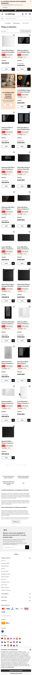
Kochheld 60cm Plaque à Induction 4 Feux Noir (23, 91)
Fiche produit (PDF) (20, 63)
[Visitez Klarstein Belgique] (5, 645)
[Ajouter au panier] (13, 69)
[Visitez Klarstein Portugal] (11, 645)
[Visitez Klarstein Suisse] (8, 639)
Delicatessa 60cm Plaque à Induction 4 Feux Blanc (23, 323)
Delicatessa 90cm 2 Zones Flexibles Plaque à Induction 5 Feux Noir (23, 51)
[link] (8, 41)
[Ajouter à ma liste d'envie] (14, 35)
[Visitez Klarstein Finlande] (2, 645)
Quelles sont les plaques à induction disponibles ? (23, 477)
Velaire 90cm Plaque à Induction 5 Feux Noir (23, 168)
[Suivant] (25, 465)
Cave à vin (3, 560)
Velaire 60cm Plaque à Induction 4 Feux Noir (23, 285)
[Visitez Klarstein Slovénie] (14, 645)
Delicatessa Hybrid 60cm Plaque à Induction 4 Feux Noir (23, 362)
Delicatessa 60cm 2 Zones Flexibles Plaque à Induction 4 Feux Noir (23, 128)
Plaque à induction (25, 23)
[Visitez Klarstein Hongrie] (8, 642)
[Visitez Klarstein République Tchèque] (5, 642)
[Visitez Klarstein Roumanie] (17, 642)
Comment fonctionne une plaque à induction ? (8, 477)
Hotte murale (4, 584)
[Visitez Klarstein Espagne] (17, 639)
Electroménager (8, 23)
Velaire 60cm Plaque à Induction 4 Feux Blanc (8, 51)
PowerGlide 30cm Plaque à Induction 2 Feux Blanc (23, 402)
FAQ (23, 483)
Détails (6, 69)
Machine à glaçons (5, 576)
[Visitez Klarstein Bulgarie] (20, 642)
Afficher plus (16, 521)
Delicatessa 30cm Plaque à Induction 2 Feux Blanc (7, 362)
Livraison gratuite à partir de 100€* (24, 10)
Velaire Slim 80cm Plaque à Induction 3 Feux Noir (7, 248)
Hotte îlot (3, 568)
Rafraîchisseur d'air (5, 582)
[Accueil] (3, 23)
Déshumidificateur (5, 566)
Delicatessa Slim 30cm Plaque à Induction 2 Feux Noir (8, 323)
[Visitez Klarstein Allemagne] (2, 639)
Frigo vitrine (3, 579)
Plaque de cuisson (16, 23)
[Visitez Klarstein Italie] (14, 639)
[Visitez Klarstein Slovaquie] (2, 642)
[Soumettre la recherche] (2, 18)
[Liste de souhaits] (26, 14)
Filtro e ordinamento (26, 31)
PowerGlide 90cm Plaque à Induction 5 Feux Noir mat (23, 248)
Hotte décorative (4, 571)
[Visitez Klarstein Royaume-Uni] (20, 639)
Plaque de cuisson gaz (5, 590)
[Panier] (30, 14)
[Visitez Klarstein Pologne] (11, 642)
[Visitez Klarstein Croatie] (14, 642)
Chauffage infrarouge (5, 574)
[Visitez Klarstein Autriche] (5, 639)
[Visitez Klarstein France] (11, 639)
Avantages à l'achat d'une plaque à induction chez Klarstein (8, 483)
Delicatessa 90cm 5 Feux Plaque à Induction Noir (7, 128)
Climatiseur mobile (5, 563)
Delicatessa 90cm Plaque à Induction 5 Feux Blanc (7, 402)
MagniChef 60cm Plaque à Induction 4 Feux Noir (7, 442)
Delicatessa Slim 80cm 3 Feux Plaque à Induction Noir (8, 208)
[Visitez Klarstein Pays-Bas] (8, 645)
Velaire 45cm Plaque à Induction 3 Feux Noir (8, 285)
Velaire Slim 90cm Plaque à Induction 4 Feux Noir (23, 208)
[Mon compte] (22, 14)
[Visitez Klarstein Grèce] (17, 645)
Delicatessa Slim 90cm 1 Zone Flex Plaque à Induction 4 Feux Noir (8, 168)
